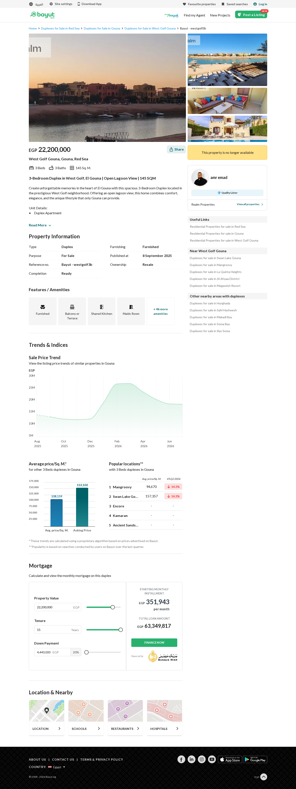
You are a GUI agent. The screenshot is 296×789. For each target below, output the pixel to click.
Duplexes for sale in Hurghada (210, 303)
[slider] (113, 607)
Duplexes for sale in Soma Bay (210, 324)
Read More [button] (38, 225)
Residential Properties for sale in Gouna (217, 233)
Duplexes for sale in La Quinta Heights (216, 272)
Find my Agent (194, 15)
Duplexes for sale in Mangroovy (211, 265)
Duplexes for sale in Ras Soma (210, 331)
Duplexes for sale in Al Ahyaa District (215, 279)
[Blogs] (171, 15)
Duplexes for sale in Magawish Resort (215, 285)
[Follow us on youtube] (212, 762)
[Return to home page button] (42, 15)
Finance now (154, 642)
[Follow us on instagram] (202, 762)
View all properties (248, 204)
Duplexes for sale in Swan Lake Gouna (215, 258)
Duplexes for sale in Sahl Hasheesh (213, 310)
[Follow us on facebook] (181, 762)
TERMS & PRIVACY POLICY (101, 759)
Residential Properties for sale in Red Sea (218, 226)
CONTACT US (63, 759)
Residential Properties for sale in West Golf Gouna (224, 240)
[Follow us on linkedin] (191, 762)
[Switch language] (36, 4)
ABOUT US (37, 759)
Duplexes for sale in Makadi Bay (211, 317)
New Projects (220, 15)
